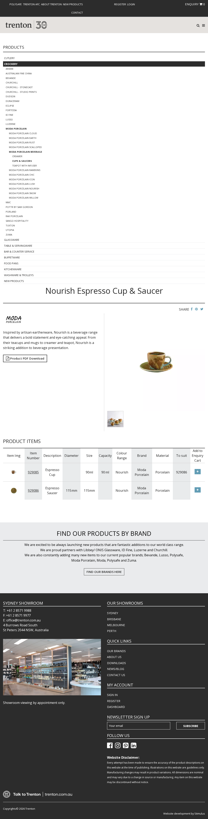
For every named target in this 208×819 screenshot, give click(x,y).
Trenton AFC (31, 4)
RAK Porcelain (14, 216)
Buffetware (12, 257)
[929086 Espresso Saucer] (13, 490)
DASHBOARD (116, 707)
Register (120, 4)
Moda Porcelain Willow (23, 197)
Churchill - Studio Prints (21, 91)
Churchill (12, 82)
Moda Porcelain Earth (22, 137)
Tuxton (10, 225)
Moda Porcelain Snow (22, 193)
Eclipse (10, 105)
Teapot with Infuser (24, 165)
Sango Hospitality (17, 220)
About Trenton (51, 4)
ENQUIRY (195, 4)
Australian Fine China (19, 73)
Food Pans (11, 263)
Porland (11, 211)
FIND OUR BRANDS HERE (104, 572)
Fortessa (11, 110)
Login (131, 4)
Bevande (11, 78)
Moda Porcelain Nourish (24, 188)
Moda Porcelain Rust (22, 142)
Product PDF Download (26, 358)
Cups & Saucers (22, 160)
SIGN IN (112, 695)
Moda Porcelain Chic (21, 174)
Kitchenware (13, 269)
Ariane (9, 68)
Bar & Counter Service (19, 251)
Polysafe (16, 4)
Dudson (10, 96)
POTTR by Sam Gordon (19, 207)
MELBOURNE (116, 625)
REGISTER (113, 701)
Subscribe (190, 726)
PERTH (111, 631)
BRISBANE (114, 619)
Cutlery (9, 58)
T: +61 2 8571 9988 (17, 610)
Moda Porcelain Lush (22, 183)
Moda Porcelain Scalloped (25, 147)
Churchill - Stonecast (19, 87)
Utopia (10, 229)
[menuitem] (15, 4)
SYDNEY (112, 613)
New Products (73, 4)
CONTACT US (116, 675)
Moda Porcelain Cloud (23, 133)
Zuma (9, 234)
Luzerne (10, 123)
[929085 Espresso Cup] (13, 472)
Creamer (17, 156)
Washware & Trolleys (19, 275)
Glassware (11, 240)
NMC (8, 202)
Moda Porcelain (16, 128)
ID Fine (9, 114)
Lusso (9, 119)
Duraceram (12, 101)
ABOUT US (114, 657)
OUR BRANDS (116, 651)
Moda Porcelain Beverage (25, 151)
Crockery (10, 64)
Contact (77, 12)
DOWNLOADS (116, 663)
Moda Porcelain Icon (22, 179)
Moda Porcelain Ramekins (24, 170)
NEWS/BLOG (115, 669)
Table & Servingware (18, 245)
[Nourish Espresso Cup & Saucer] (156, 362)
